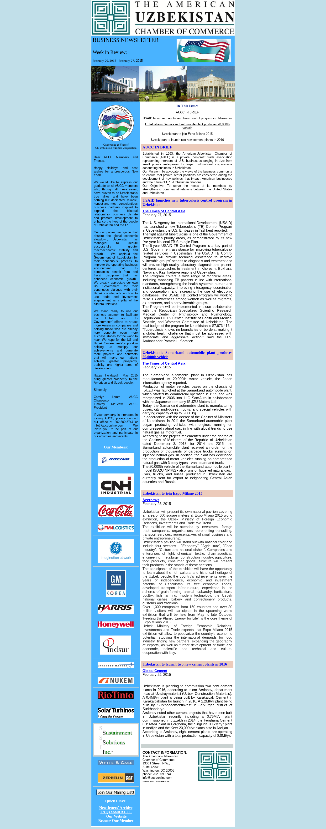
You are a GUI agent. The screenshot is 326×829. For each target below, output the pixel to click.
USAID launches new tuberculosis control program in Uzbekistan (187, 118)
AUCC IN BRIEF (187, 112)
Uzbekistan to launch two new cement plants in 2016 (187, 140)
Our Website (116, 816)
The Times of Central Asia (163, 211)
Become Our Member (115, 821)
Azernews (150, 500)
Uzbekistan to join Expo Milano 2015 (187, 134)
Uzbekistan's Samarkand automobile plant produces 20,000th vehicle (187, 126)
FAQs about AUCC (116, 812)
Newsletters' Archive (115, 808)
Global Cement (154, 671)
